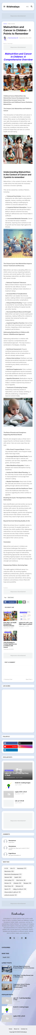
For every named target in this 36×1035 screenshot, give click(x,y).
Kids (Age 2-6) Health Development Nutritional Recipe (9, 624)
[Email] (24, 602)
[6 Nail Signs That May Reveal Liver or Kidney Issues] (7, 978)
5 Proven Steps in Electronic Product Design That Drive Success (23, 967)
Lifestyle (17, 883)
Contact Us (24, 1029)
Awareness (21, 868)
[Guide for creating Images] (8, 785)
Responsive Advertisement (18, 16)
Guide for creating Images (22, 782)
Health (17, 877)
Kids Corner (11, 23)
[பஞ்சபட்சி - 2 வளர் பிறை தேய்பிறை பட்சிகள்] (7, 1000)
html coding (9, 880)
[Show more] (28, 602)
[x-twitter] (25, 743)
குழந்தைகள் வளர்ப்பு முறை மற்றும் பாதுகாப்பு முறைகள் (25, 623)
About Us (16, 1029)
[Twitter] (17, 602)
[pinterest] (25, 938)
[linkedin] (10, 749)
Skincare (19, 886)
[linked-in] (18, 938)
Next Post (29, 679)
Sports (7, 889)
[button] (4, 6)
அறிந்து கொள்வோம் (19, 889)
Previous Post (8, 679)
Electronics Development (13, 874)
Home (5, 23)
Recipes (27, 883)
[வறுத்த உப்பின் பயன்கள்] (8, 794)
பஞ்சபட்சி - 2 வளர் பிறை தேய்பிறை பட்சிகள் (21, 998)
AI (6, 868)
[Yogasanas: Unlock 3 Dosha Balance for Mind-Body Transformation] (7, 987)
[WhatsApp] (20, 602)
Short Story (9, 886)
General (8, 877)
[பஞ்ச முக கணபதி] (8, 803)
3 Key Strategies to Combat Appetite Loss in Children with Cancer (10, 645)
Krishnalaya (13, 6)
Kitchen (8, 883)
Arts (12, 868)
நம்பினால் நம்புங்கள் (11, 895)
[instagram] (25, 746)
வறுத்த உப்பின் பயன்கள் (21, 791)
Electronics (9, 871)
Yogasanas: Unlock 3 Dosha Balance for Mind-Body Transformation (21, 986)
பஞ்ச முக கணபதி (19, 800)
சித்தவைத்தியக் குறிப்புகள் (12, 892)
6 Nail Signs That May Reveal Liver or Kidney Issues (23, 976)
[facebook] (10, 743)
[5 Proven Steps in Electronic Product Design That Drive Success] (7, 969)
